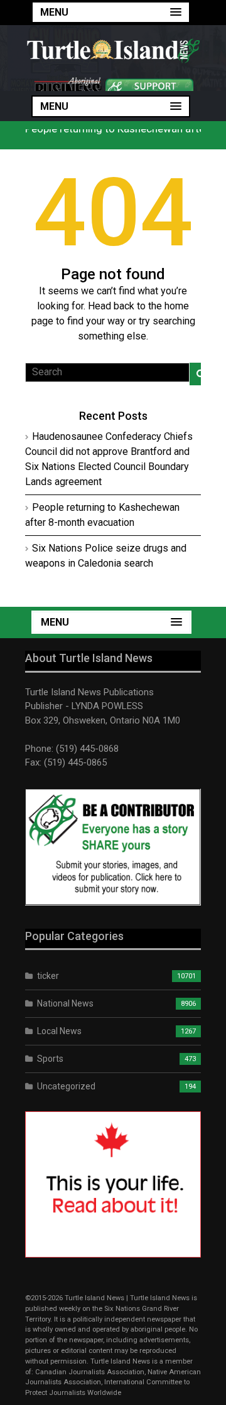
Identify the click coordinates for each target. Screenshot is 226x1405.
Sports (50, 1059)
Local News (59, 1031)
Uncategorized (66, 1086)
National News (65, 1003)
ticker (48, 976)
